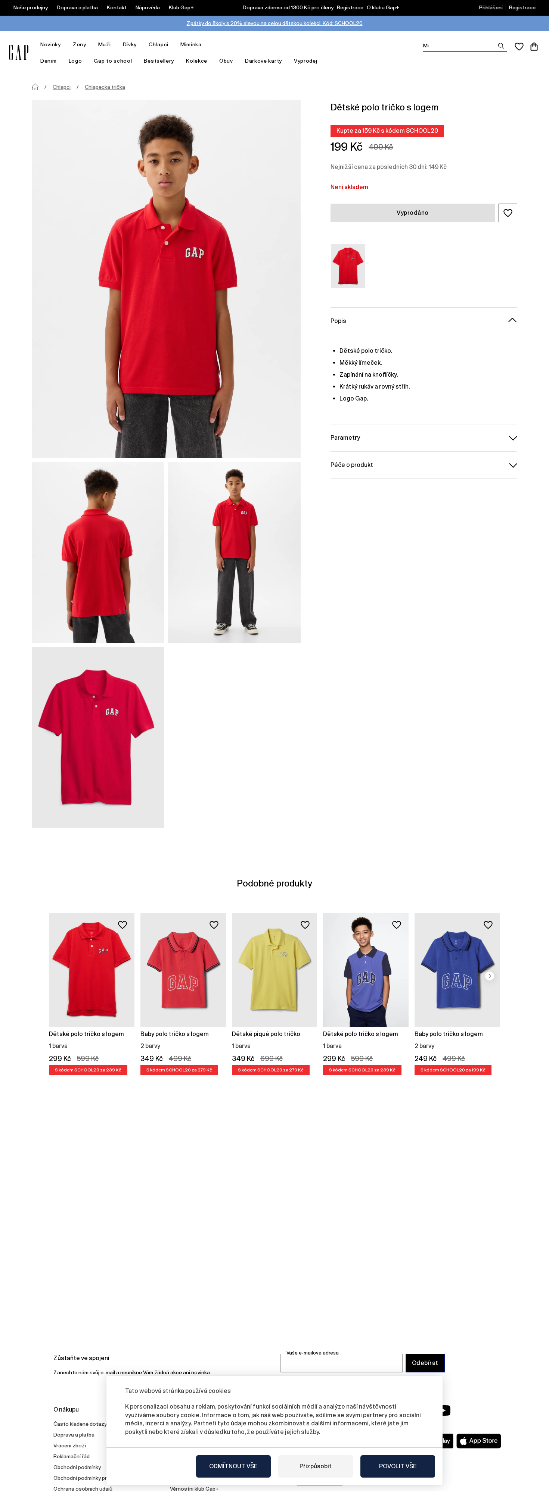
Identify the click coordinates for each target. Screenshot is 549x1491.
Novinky (50, 44)
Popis (338, 320)
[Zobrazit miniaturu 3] (98, 737)
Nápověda (148, 7)
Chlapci (158, 44)
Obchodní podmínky (77, 1467)
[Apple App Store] (478, 1441)
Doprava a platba (77, 7)
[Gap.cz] (18, 52)
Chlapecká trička (105, 87)
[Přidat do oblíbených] (122, 925)
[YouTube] (443, 1410)
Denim (48, 61)
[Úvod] (35, 87)
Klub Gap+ (181, 7)
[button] (508, 213)
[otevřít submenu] (64, 44)
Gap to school (113, 61)
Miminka (191, 44)
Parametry (345, 437)
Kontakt (117, 7)
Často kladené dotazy (80, 1424)
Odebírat (425, 1362)
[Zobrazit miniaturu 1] (98, 552)
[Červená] (348, 266)
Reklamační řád (71, 1456)
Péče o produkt (352, 464)
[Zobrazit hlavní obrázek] (166, 279)
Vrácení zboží (69, 1445)
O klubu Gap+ (383, 7)
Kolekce (196, 61)
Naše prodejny (30, 7)
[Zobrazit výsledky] (501, 46)
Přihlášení (491, 7)
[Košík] (534, 46)
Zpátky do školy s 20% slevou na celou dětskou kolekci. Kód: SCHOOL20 (275, 23)
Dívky (130, 44)
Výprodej (305, 61)
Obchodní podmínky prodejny (88, 1478)
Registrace (350, 7)
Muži (104, 44)
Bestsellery (159, 61)
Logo (75, 61)
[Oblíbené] (519, 46)
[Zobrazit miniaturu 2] (234, 552)
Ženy (79, 44)
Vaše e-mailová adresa (312, 1353)
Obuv (226, 61)
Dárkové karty (263, 61)
